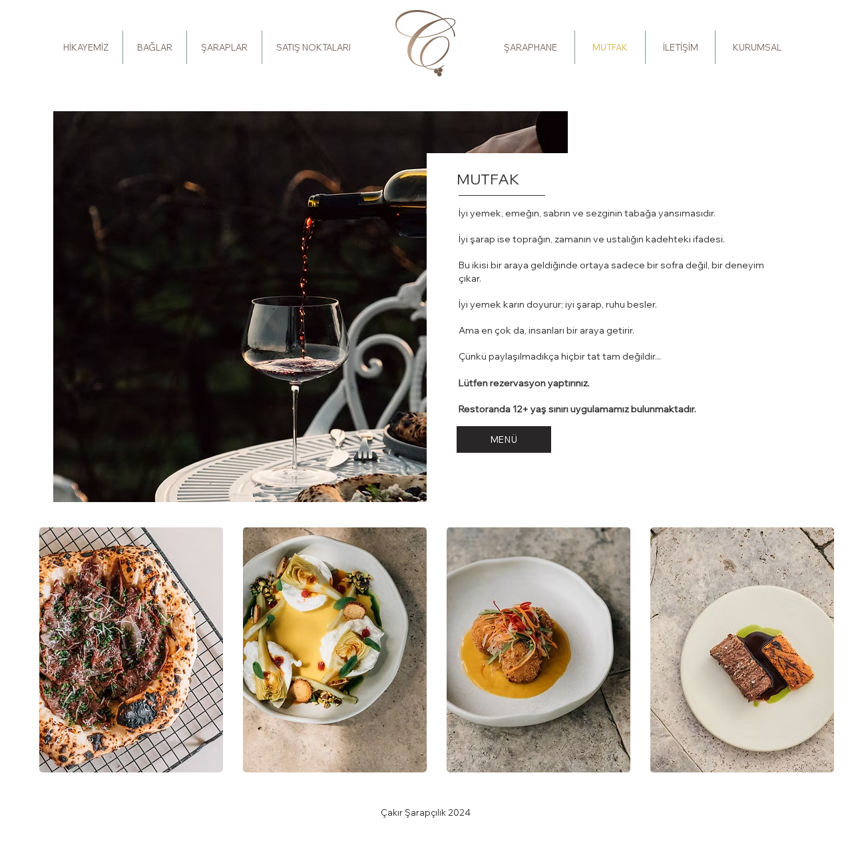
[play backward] (56, 649)
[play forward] (832, 649)
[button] (131, 649)
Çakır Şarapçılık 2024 (426, 812)
